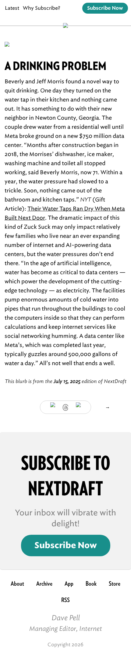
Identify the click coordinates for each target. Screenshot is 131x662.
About (17, 583)
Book (91, 583)
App (69, 583)
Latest (12, 8)
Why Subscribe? (41, 8)
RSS (65, 600)
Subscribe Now (105, 8)
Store (114, 583)
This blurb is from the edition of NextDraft (65, 381)
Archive (44, 583)
